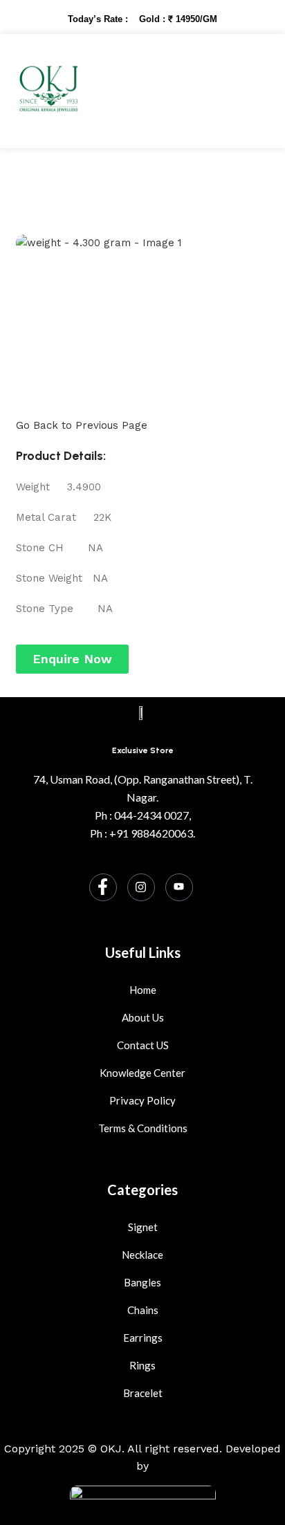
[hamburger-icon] (243, 90)
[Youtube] (179, 887)
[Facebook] (103, 887)
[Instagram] (141, 887)
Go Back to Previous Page (81, 425)
